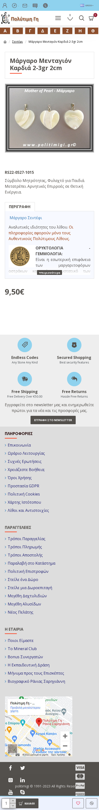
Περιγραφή (20, 206)
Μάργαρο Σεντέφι (26, 217)
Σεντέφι (17, 42)
